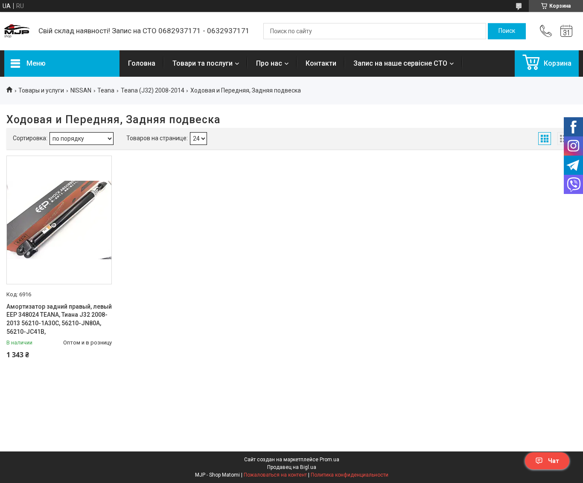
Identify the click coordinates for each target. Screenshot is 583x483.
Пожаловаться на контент (275, 475)
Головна (141, 63)
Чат (553, 460)
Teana (105, 90)
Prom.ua (329, 460)
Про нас (269, 63)
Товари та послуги (202, 63)
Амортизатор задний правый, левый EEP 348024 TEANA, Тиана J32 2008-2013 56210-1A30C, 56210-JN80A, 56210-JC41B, (59, 319)
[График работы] (566, 31)
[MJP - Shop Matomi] (17, 31)
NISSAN (80, 90)
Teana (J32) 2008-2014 (152, 90)
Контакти (321, 63)
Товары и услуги (41, 90)
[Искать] (507, 31)
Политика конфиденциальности (349, 475)
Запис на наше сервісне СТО (400, 63)
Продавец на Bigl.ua (291, 467)
